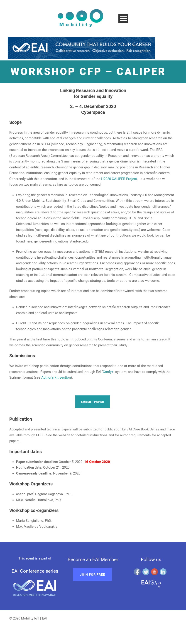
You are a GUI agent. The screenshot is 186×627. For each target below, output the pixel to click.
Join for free (92, 574)
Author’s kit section (56, 377)
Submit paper (92, 401)
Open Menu (123, 18)
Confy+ (108, 372)
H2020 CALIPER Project (119, 179)
